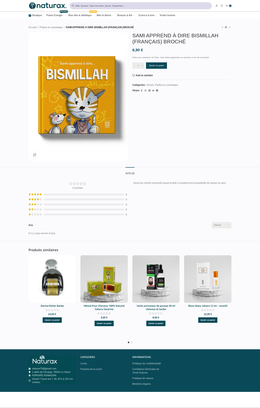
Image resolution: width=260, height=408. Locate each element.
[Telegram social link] (157, 91)
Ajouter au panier (156, 65)
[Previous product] (222, 27)
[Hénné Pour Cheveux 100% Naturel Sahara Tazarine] (104, 279)
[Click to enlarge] (34, 155)
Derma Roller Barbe (52, 305)
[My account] (216, 6)
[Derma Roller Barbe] (52, 279)
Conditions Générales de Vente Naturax (145, 371)
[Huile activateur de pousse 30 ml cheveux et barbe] (156, 279)
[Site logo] (47, 5)
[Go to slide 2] (131, 342)
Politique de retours (142, 378)
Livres (83, 363)
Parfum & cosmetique (51, 27)
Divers (150, 85)
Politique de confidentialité (146, 363)
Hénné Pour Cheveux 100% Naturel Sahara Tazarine (104, 307)
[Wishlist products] (221, 6)
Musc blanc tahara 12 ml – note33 (207, 305)
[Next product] (229, 27)
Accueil (33, 27)
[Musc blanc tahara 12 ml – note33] (207, 279)
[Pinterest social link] (149, 91)
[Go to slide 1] (128, 342)
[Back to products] (226, 27)
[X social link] (146, 91)
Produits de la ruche (91, 369)
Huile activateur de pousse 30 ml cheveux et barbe (156, 307)
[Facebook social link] (142, 91)
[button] (52, 320)
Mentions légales (141, 384)
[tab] (130, 171)
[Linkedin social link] (153, 91)
